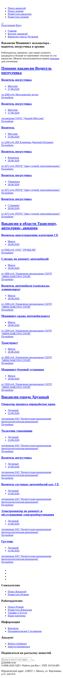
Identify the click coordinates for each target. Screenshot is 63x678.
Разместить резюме (18, 17)
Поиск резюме (16, 11)
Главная (12, 30)
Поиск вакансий (17, 8)
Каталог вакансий (18, 33)
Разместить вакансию (20, 14)
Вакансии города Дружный (23, 36)
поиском (54, 58)
